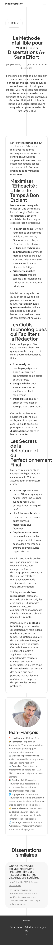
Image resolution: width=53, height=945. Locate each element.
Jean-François (17, 64)
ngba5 (12, 882)
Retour (15, 23)
